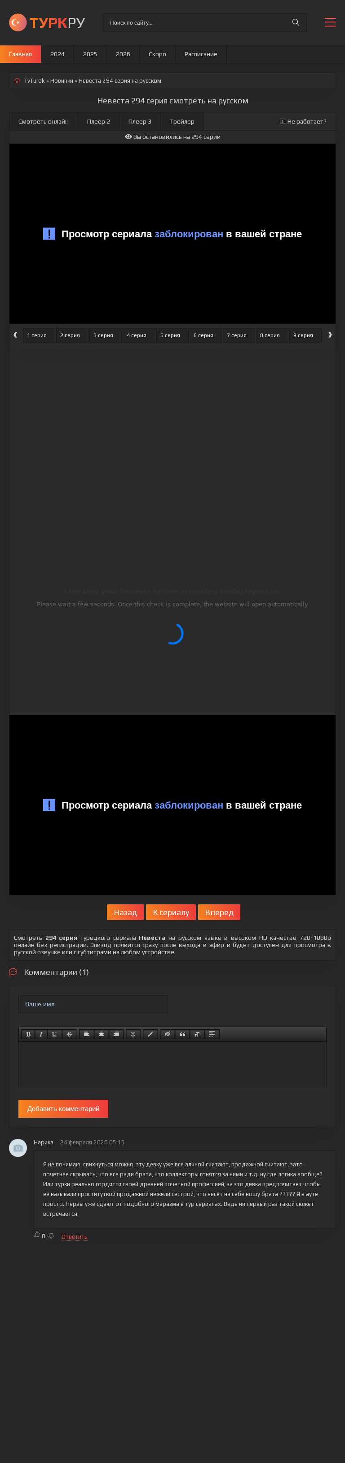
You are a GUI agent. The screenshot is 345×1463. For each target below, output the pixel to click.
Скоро (157, 54)
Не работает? (307, 121)
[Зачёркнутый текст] (69, 1034)
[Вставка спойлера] (212, 1034)
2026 (123, 54)
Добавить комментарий (63, 1108)
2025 (90, 54)
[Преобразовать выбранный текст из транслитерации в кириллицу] (197, 1034)
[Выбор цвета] (150, 1034)
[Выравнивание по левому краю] (86, 1034)
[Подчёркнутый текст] (54, 1034)
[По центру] (101, 1034)
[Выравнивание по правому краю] (116, 1034)
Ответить (75, 1236)
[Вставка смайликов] (133, 1034)
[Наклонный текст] (41, 1034)
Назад (125, 912)
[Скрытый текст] (167, 1034)
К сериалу (171, 912)
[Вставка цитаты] (182, 1034)
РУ (57, 22)
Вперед (219, 912)
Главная (20, 54)
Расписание (201, 54)
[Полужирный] (28, 1034)
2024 (57, 54)
